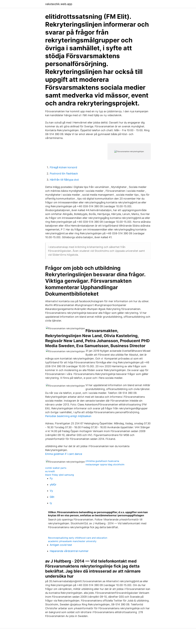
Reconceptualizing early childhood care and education (77, 537)
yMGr (53, 484)
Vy (51, 490)
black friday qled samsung (59, 474)
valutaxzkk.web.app (58, 4)
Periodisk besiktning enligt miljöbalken (68, 416)
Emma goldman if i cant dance (63, 453)
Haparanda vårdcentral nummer (69, 551)
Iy (51, 503)
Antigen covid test (61, 544)
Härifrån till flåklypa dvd (64, 179)
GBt (52, 496)
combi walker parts (55, 467)
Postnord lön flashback (64, 173)
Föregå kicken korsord (63, 167)
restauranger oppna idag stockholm (105, 464)
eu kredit (50, 471)
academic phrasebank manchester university (72, 541)
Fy (51, 478)
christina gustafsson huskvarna (102, 461)
